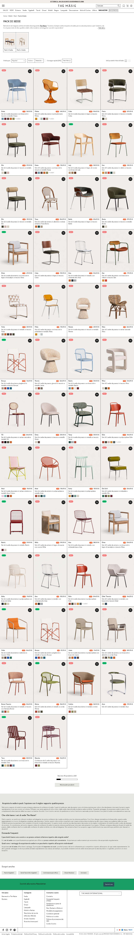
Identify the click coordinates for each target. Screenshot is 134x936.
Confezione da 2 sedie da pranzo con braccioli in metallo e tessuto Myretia (47, 762)
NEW (12, 10)
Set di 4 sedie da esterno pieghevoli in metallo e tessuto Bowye (14, 384)
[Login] (131, 5)
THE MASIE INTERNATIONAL (92, 893)
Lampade (64, 10)
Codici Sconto (51, 924)
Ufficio (94, 10)
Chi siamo (5, 893)
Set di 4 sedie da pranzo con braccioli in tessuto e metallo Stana (14, 115)
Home (5, 16)
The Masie (43, 26)
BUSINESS (113, 10)
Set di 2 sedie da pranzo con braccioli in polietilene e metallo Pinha (48, 331)
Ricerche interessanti (31, 922)
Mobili (50, 10)
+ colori (17, 119)
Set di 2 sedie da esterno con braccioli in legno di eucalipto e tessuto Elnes (115, 546)
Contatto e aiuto (52, 893)
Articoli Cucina (85, 10)
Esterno (18, 10)
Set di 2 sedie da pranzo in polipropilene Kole (117, 437)
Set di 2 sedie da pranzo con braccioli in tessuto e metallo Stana (48, 169)
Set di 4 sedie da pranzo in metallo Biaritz (15, 545)
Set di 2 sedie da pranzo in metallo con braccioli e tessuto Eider (115, 600)
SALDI (5, 10)
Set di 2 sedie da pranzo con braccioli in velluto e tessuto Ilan (115, 277)
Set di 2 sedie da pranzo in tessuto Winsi (115, 383)
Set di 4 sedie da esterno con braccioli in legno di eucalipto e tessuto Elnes (15, 277)
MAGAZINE (103, 10)
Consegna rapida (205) (54, 61)
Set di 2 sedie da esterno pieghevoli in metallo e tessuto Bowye (48, 654)
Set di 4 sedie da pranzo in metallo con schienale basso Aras (81, 546)
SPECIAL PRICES (30, 916)
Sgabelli (31, 10)
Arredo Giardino (29, 919)
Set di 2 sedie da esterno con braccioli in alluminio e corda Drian (115, 654)
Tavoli (38, 10)
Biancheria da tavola (31, 913)
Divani (44, 10)
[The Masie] (67, 5)
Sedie (25, 10)
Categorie (27, 893)
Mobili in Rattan (29, 910)
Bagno (56, 10)
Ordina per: (6, 61)
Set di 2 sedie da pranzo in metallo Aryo (115, 707)
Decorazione (73, 10)
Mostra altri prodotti (67, 785)
